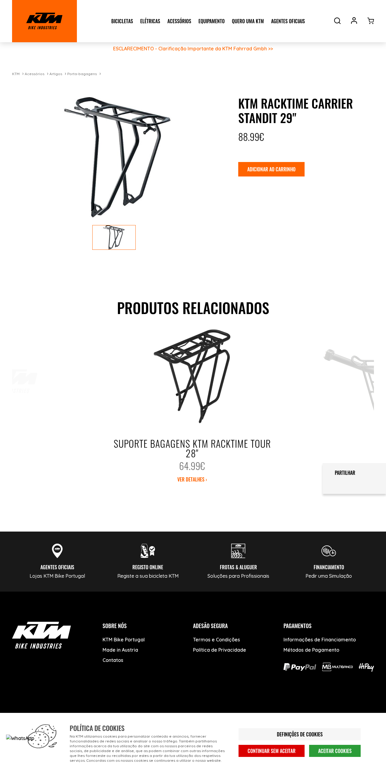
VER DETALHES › (192, 479)
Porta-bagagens (82, 73)
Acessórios (34, 73)
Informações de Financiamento (319, 640)
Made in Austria (120, 650)
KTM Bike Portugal (124, 640)
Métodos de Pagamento (311, 650)
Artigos (55, 73)
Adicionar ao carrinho (271, 169)
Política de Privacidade (219, 650)
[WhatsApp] (88, 712)
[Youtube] (43, 712)
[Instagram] (65, 712)
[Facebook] (20, 712)
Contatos (113, 660)
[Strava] (111, 712)
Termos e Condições (216, 640)
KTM (16, 73)
